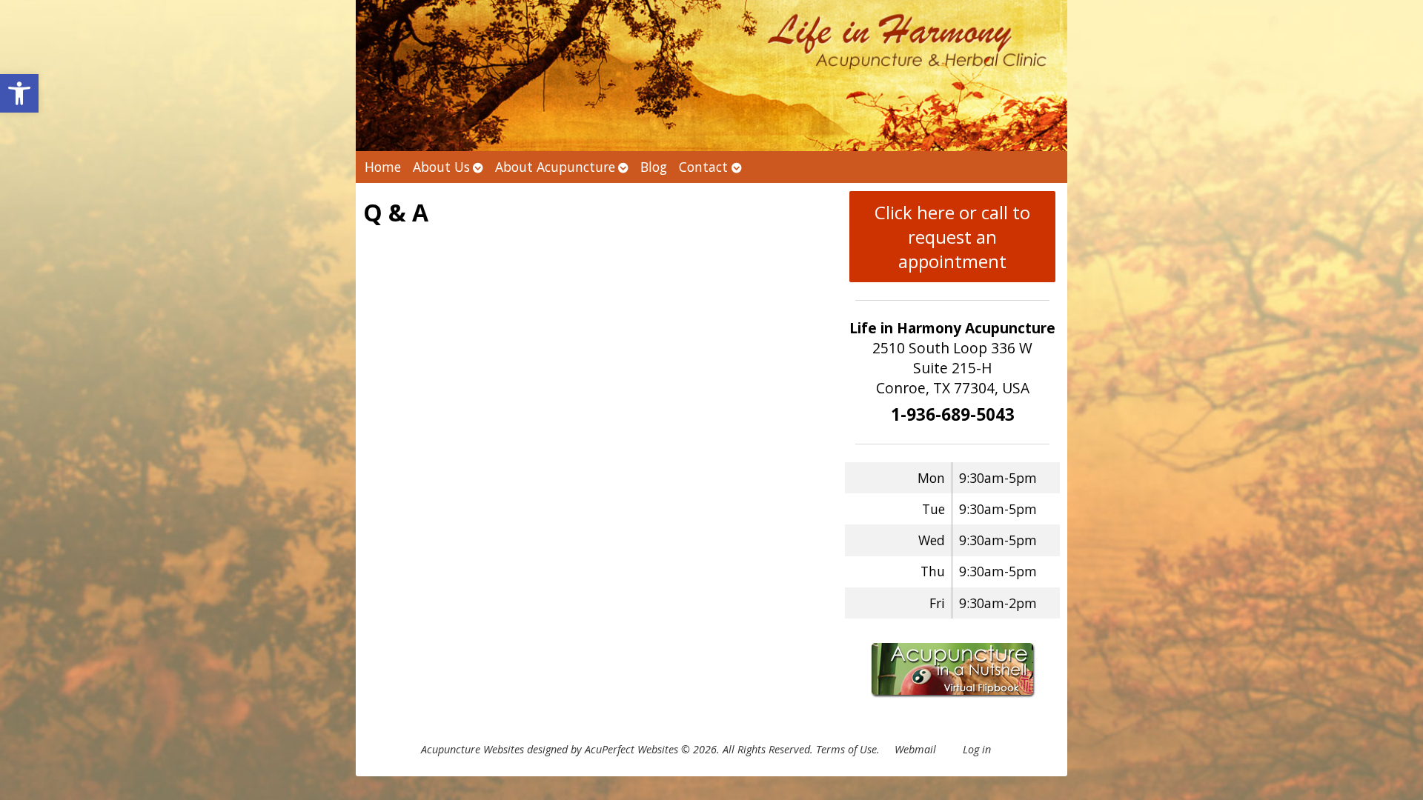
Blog (653, 167)
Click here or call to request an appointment (952, 236)
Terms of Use (846, 749)
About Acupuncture (555, 167)
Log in (977, 749)
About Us (441, 167)
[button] (19, 93)
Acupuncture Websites (472, 749)
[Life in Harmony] (711, 75)
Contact (703, 167)
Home (383, 167)
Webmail (915, 749)
